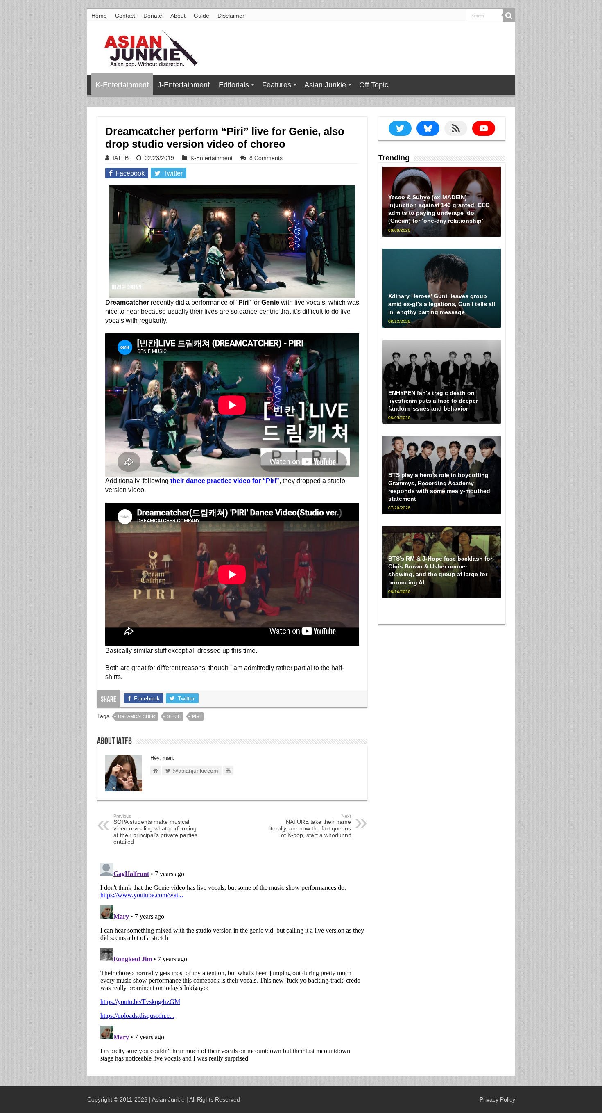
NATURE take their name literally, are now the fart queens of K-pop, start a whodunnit (309, 826)
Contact (125, 15)
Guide (201, 15)
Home (99, 15)
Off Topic (373, 85)
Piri (196, 716)
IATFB (121, 158)
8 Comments (266, 158)
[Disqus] (232, 962)
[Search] (509, 15)
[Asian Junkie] (146, 47)
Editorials (234, 85)
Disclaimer (230, 15)
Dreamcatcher (136, 716)
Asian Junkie (325, 85)
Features (276, 85)
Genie (174, 716)
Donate (152, 15)
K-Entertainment (122, 85)
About (178, 15)
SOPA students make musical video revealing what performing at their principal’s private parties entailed (155, 829)
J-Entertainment (184, 85)
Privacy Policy (497, 1099)
